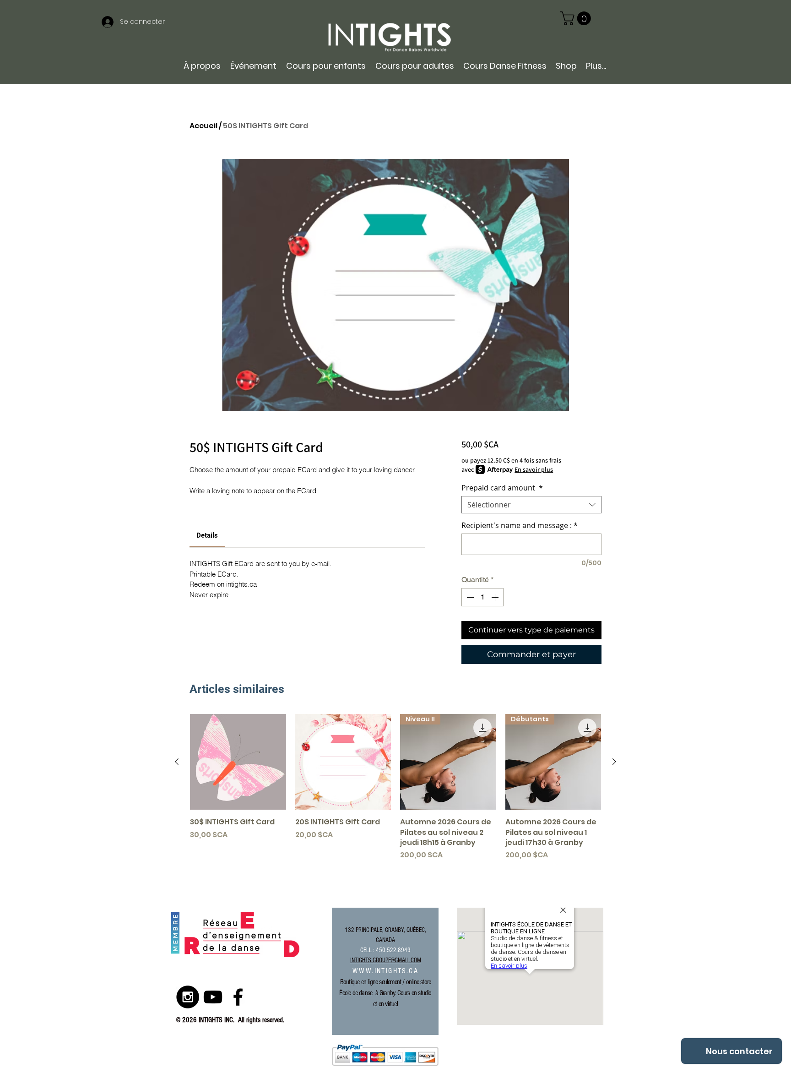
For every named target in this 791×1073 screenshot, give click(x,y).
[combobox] (531, 504)
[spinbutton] (482, 597)
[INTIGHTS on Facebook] (238, 997)
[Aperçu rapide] (238, 762)
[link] (577, 18)
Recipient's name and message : (519, 525)
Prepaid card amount (502, 487)
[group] (395, 792)
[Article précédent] (176, 761)
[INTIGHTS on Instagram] (187, 997)
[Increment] (495, 597)
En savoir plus (534, 469)
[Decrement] (469, 597)
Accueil (203, 125)
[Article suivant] (614, 761)
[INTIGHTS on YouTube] (212, 997)
